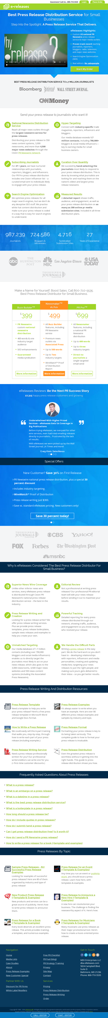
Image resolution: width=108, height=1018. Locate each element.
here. (91, 1009)
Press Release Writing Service (29, 746)
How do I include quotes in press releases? (31, 816)
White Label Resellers (16, 987)
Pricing (46, 983)
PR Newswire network (29, 152)
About (9, 964)
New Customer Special (17, 972)
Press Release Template (26, 701)
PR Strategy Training (53, 960)
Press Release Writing (54, 991)
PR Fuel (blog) (50, 956)
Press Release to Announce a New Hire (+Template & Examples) (78, 894)
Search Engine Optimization (28, 194)
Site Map (47, 968)
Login (84, 2)
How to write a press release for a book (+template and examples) (44, 840)
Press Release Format (74, 724)
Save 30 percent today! (52, 513)
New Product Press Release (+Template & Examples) (28, 893)
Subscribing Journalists (25, 162)
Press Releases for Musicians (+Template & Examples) (78, 918)
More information (26, 373)
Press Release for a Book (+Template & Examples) (26, 918)
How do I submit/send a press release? (28, 822)
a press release (76, 645)
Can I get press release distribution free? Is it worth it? (37, 828)
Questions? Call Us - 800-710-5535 (64, 2)
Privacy (46, 964)
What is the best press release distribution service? (36, 799)
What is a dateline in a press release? (27, 793)
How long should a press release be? (27, 811)
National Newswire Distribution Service (30, 124)
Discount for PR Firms (17, 983)
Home (9, 952)
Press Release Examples (75, 701)
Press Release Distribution (76, 746)
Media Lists (11, 956)
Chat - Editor (65, 1015)
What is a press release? (20, 782)
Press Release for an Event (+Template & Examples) (76, 865)
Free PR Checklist (51, 952)
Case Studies (12, 960)
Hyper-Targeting (71, 123)
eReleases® (29, 1006)
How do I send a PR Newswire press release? (32, 834)
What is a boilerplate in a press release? (29, 805)
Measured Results (71, 194)
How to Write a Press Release (29, 724)
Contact (47, 972)
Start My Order (85, 69)
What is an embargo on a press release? (29, 787)
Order (46, 995)
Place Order (98, 2)
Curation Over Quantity (74, 162)
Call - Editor (40, 1015)
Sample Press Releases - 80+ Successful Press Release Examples (28, 866)
